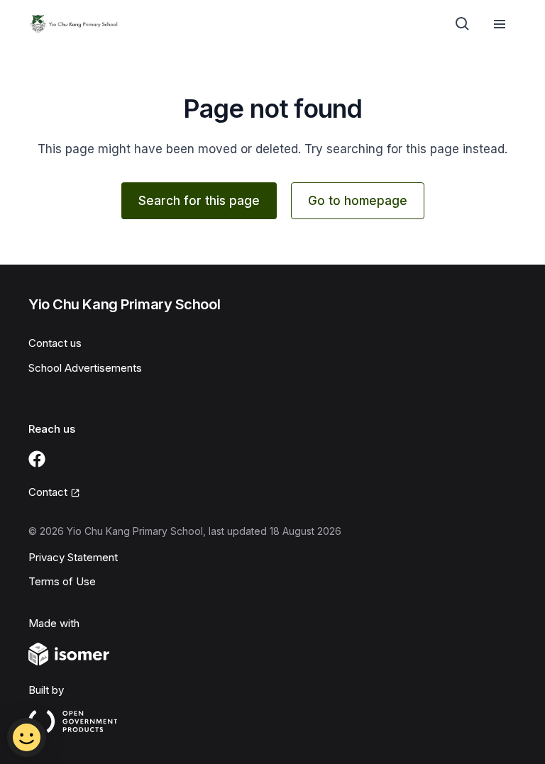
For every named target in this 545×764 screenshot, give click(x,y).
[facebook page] (36, 458)
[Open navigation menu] (500, 24)
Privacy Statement (73, 557)
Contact (47, 492)
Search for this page (199, 201)
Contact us (55, 343)
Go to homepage (357, 201)
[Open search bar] (463, 24)
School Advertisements (85, 368)
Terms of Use (62, 581)
